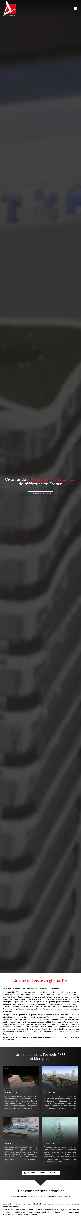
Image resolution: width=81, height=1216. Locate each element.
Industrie (10, 1143)
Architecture (51, 1092)
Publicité (49, 1143)
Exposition (11, 1092)
